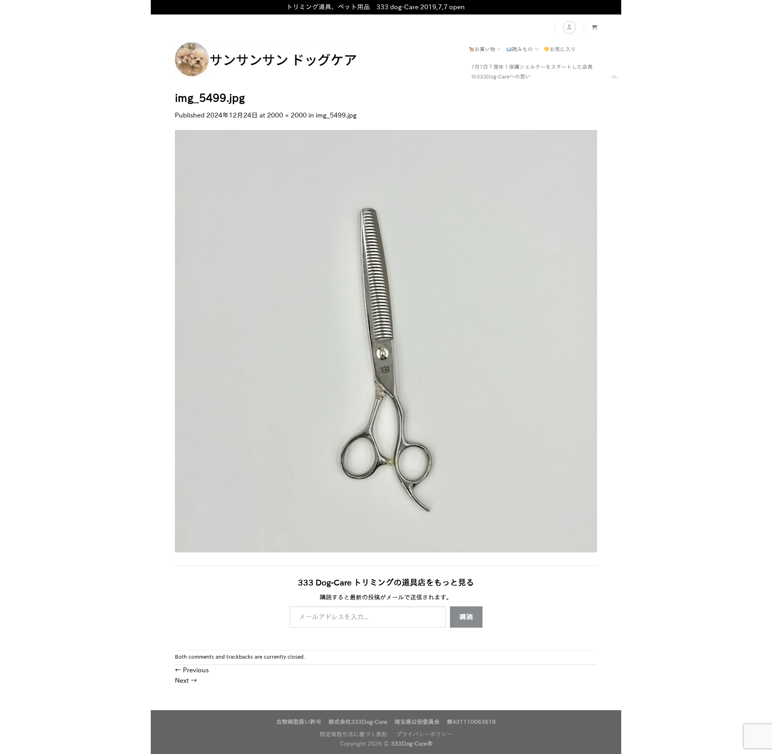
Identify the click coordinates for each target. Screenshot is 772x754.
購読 (466, 617)
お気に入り (563, 49)
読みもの (522, 49)
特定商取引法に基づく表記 (353, 734)
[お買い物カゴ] (594, 27)
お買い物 (484, 49)
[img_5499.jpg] (386, 340)
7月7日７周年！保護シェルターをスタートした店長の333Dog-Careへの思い (532, 71)
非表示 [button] (476, 7)
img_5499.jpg (336, 115)
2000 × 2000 (287, 115)
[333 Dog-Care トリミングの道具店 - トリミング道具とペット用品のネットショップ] (295, 59)
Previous (192, 670)
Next (186, 680)
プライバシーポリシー (424, 734)
